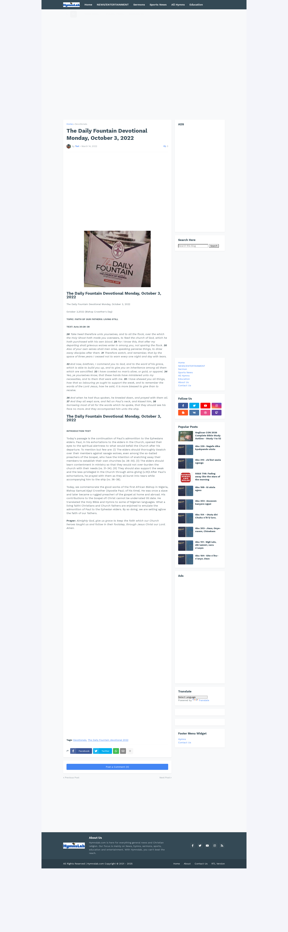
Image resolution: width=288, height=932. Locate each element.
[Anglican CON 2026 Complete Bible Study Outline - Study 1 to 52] (185, 436)
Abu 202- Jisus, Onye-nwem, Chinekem (208, 530)
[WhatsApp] (116, 751)
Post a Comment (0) (117, 766)
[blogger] (183, 412)
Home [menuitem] (88, 4)
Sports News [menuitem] (158, 4)
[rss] (222, 845)
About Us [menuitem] (183, 382)
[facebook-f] (183, 405)
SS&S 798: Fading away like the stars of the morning (207, 476)
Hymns (182, 739)
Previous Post (72, 777)
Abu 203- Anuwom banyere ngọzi (205, 502)
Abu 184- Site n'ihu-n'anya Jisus (206, 557)
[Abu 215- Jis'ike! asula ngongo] (185, 463)
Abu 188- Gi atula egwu (205, 489)
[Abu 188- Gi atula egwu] (185, 491)
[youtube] (205, 405)
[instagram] (217, 405)
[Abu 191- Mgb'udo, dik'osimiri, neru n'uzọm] (185, 545)
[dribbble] (205, 412)
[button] (66, 14)
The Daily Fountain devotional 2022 (108, 740)
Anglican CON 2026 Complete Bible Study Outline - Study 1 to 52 (208, 435)
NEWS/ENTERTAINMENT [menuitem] (113, 4)
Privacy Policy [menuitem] (115, 14)
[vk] (194, 412)
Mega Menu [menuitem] (91, 14)
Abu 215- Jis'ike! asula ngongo (208, 461)
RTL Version (218, 863)
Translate (204, 700)
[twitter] (194, 405)
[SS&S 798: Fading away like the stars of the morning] (185, 477)
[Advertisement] (144, 64)
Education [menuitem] (196, 4)
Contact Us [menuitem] (136, 14)
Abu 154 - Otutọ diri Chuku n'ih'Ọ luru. (206, 516)
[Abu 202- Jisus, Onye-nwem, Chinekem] (185, 532)
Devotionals (81, 124)
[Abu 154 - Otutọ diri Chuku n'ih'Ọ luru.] (185, 518)
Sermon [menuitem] (182, 369)
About (187, 863)
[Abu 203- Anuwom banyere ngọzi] (185, 504)
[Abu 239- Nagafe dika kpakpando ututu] (185, 450)
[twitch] (217, 412)
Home (69, 124)
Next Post (165, 777)
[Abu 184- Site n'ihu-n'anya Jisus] (185, 559)
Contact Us (184, 742)
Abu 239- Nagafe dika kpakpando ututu (207, 447)
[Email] (123, 751)
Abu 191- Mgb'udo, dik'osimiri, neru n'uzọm (205, 545)
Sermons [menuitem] (139, 4)
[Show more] (130, 751)
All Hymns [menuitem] (178, 4)
